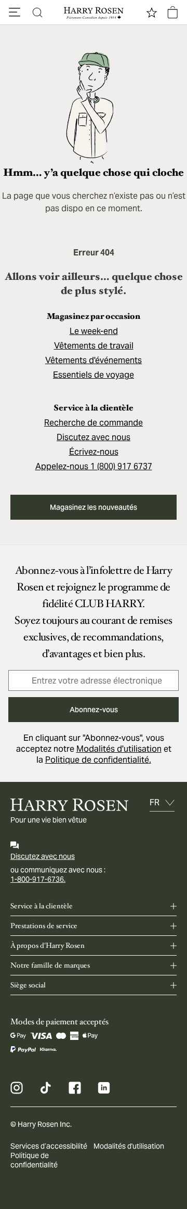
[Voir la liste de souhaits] (151, 12)
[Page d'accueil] (93, 12)
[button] (14, 12)
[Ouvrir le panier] (172, 12)
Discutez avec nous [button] (93, 437)
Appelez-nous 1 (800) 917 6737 (93, 466)
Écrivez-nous (93, 451)
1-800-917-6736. (37, 879)
